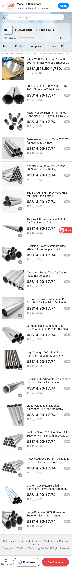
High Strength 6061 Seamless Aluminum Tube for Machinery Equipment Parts (45, 356)
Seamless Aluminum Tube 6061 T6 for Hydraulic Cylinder (47, 140)
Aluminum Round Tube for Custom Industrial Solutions (47, 274)
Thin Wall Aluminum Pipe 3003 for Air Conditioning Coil (47, 220)
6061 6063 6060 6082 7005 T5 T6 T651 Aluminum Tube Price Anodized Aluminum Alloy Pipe (47, 89)
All (2, 53)
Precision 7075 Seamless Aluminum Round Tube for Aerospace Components (48, 382)
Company (35, 46)
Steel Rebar (19, 53)
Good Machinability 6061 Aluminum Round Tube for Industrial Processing (48, 462)
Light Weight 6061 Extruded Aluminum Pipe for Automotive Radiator (45, 409)
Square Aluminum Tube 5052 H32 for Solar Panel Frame (47, 194)
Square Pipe (37, 53)
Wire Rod (28, 53)
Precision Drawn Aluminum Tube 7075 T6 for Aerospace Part (46, 247)
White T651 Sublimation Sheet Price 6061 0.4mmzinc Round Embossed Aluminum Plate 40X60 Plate (48, 63)
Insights (36, 544)
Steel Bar (61, 53)
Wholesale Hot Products (56, 541)
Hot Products (10, 541)
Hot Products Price (30, 541)
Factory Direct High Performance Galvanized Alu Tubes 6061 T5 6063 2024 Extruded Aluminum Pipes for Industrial (48, 117)
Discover (51, 46)
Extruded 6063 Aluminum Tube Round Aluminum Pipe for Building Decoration (47, 329)
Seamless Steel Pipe (49, 53)
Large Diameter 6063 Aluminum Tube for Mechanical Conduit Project (46, 515)
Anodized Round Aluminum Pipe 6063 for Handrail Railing (46, 167)
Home (6, 46)
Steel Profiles (9, 53)
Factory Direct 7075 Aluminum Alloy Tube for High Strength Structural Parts (48, 435)
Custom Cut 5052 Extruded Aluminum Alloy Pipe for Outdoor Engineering (46, 489)
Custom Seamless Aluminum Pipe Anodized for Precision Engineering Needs (48, 302)
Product (20, 46)
